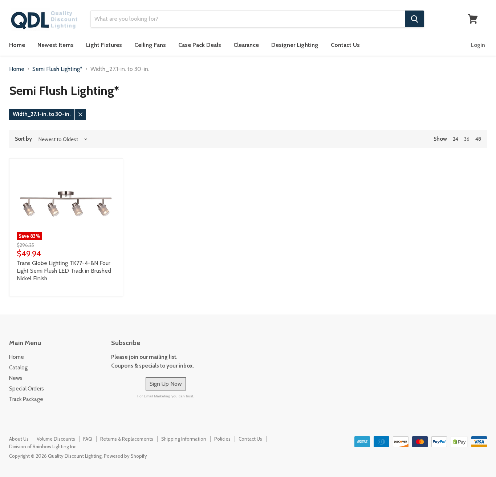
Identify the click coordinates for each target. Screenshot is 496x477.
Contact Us (345, 44)
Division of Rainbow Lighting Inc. (43, 446)
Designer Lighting (294, 44)
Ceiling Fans (150, 44)
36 (466, 139)
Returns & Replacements (126, 439)
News (16, 378)
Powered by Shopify (125, 456)
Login (478, 45)
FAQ (87, 439)
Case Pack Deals (199, 44)
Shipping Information (183, 439)
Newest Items (55, 44)
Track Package (26, 399)
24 (455, 139)
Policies (222, 439)
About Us (19, 439)
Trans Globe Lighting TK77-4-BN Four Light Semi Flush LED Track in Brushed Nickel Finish (64, 271)
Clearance (246, 44)
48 (478, 139)
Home (17, 44)
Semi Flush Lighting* (57, 69)
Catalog (18, 367)
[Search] (414, 19)
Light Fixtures (104, 44)
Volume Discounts (56, 439)
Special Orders (26, 388)
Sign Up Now (166, 383)
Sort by (23, 139)
